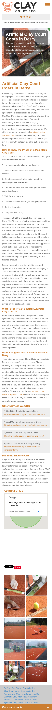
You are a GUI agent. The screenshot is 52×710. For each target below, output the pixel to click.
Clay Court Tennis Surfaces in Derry (20, 691)
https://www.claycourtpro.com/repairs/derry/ (24, 436)
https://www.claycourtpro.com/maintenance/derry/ (26, 425)
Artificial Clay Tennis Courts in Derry (20, 688)
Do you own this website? (19, 512)
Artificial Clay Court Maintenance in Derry (22, 694)
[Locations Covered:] (3, 4)
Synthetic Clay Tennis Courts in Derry (21, 702)
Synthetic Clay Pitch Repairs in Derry (20, 697)
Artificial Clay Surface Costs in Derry (20, 699)
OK (38, 511)
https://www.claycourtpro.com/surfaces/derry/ (24, 414)
